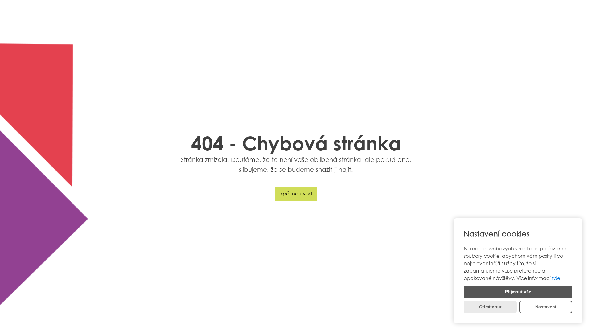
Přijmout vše (518, 291)
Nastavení (545, 306)
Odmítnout (490, 306)
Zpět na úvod (296, 194)
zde (556, 278)
